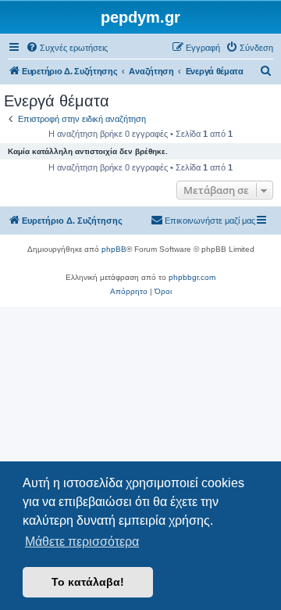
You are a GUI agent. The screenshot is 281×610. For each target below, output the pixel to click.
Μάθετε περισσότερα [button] (82, 541)
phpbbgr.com (192, 277)
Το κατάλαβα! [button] (88, 582)
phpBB (113, 249)
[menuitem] (67, 47)
